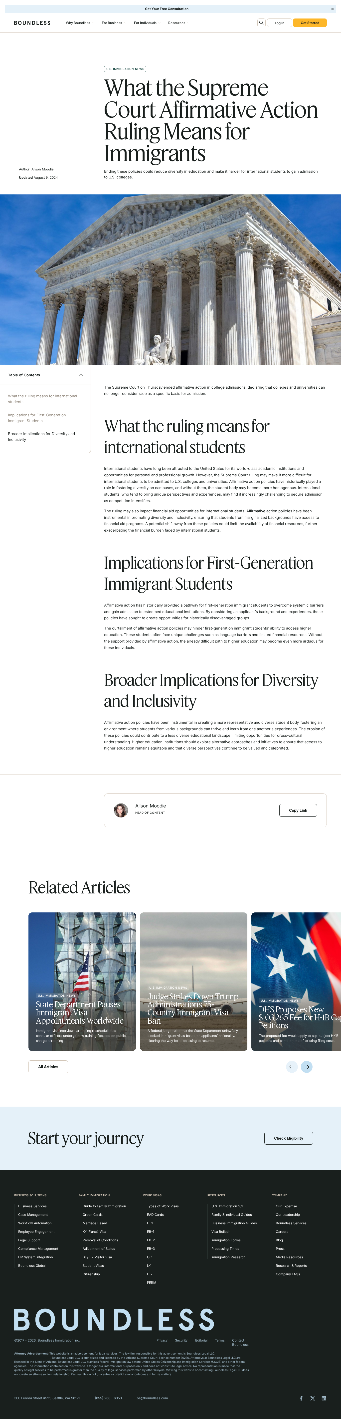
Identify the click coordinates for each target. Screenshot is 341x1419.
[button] (79, 23)
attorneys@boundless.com (32, 1358)
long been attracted (170, 468)
